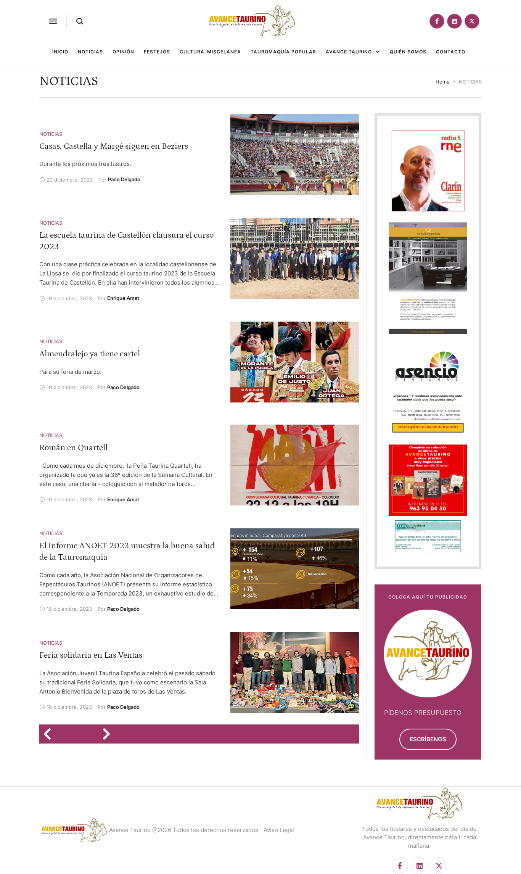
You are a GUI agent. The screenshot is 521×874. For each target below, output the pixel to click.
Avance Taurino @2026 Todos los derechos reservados (183, 830)
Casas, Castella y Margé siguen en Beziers (113, 146)
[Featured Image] (294, 154)
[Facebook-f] (436, 21)
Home (443, 82)
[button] (53, 21)
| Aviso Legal (277, 830)
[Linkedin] (454, 21)
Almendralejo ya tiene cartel (89, 354)
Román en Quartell (73, 447)
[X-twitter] (472, 21)
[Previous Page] (49, 734)
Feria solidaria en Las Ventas (90, 655)
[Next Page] (108, 734)
